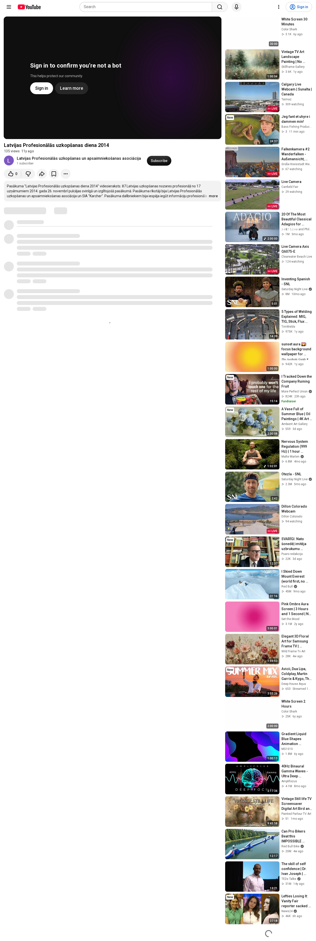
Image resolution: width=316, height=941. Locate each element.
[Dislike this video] (28, 174)
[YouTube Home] (29, 7)
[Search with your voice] (236, 7)
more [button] (213, 196)
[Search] (220, 7)
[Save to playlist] (54, 174)
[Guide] (9, 7)
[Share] (42, 174)
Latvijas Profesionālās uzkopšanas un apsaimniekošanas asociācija (79, 158)
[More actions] (66, 174)
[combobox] (147, 7)
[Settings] (279, 7)
